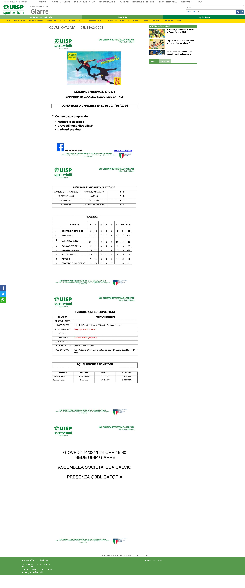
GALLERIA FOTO (133, 21)
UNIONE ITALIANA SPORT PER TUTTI (15, 2)
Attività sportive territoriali (40, 17)
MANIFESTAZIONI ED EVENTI (172, 21)
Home (8, 21)
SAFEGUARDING (186, 2)
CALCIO (81, 21)
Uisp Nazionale (204, 17)
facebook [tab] (154, 61)
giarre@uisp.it (35, 572)
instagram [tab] (165, 61)
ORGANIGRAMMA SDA (67, 21)
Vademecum (124, 2)
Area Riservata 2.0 (154, 560)
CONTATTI (156, 21)
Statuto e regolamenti (61, 2)
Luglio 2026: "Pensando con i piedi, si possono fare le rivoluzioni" (180, 41)
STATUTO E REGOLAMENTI (116, 21)
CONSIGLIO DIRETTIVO (36, 21)
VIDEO (146, 21)
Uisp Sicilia (122, 17)
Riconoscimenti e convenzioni (143, 2)
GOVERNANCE (51, 21)
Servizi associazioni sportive (84, 2)
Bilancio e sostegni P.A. (168, 2)
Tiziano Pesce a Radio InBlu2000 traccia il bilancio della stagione (179, 52)
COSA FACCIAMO (19, 21)
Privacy (199, 2)
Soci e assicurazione (107, 2)
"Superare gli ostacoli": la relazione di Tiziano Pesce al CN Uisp (180, 31)
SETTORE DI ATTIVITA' (95, 21)
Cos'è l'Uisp (42, 2)
